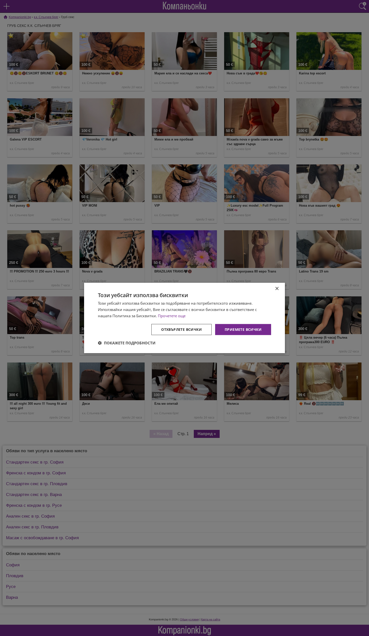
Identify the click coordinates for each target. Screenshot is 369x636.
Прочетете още (172, 315)
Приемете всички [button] (243, 329)
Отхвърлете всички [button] (181, 329)
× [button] (277, 289)
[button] (126, 343)
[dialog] (184, 318)
